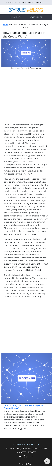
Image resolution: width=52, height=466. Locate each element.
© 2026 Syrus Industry (26, 444)
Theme (22, 464)
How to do (16, 17)
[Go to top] (47, 461)
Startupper (35, 17)
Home (5, 24)
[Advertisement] (26, 97)
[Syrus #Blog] (26, 9)
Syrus (30, 464)
